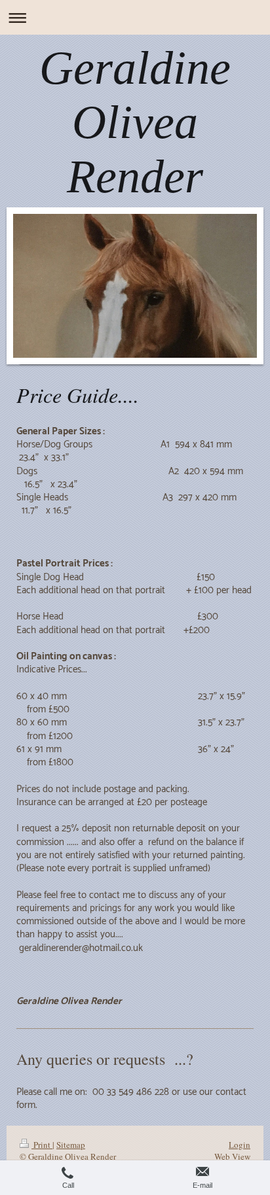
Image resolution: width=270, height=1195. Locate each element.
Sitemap (70, 1145)
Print (41, 1145)
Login (239, 1145)
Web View (232, 1156)
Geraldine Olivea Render (135, 122)
